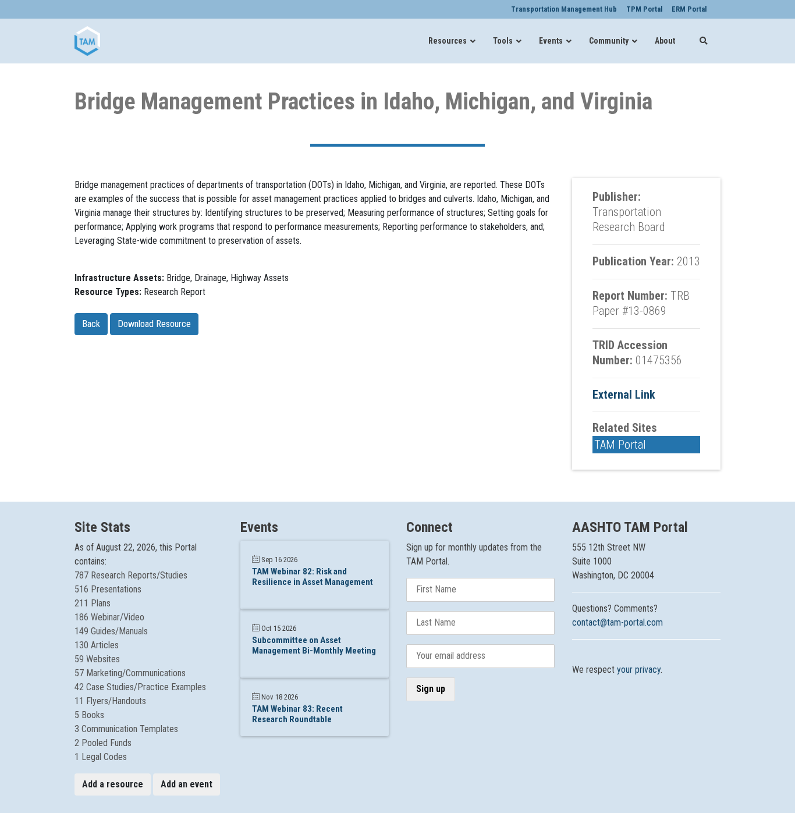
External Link (623, 395)
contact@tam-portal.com (617, 622)
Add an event (186, 784)
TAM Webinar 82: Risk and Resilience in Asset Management (312, 576)
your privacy (639, 669)
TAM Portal (620, 445)
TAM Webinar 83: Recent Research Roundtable (297, 714)
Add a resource (112, 784)
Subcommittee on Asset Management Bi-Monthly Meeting (314, 645)
